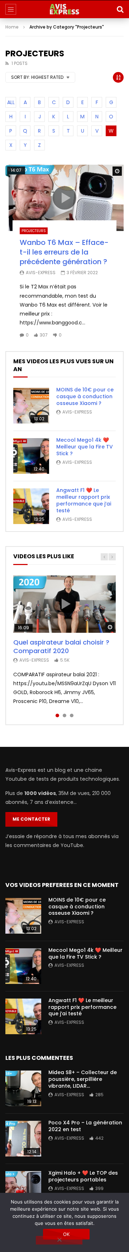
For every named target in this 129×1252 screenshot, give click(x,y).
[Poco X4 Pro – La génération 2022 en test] (23, 1138)
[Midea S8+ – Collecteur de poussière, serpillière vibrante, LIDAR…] (23, 1088)
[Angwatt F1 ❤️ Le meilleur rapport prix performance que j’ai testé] (31, 506)
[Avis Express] (64, 9)
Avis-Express (41, 273)
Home (12, 27)
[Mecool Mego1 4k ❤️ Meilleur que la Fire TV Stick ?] (31, 456)
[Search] (120, 9)
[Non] (59, 1240)
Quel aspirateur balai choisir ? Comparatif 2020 (61, 646)
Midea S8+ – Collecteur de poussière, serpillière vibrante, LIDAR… (82, 1079)
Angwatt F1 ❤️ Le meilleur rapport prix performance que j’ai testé (83, 500)
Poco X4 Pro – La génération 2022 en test (85, 1126)
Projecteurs (34, 231)
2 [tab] (64, 715)
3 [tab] (71, 715)
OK (66, 1234)
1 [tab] (57, 715)
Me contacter (31, 819)
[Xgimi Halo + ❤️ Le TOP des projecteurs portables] (23, 1189)
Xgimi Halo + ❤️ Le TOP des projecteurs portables (83, 1176)
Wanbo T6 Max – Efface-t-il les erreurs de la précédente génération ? (64, 252)
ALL (11, 102)
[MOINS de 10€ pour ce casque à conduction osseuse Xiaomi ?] (31, 406)
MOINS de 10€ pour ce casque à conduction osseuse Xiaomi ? (85, 396)
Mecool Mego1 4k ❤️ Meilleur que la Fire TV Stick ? (84, 446)
